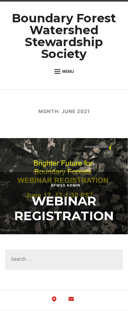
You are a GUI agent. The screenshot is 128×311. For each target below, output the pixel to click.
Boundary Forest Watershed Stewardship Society (64, 36)
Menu (68, 71)
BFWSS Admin (65, 185)
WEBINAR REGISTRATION (64, 208)
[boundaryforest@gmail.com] (71, 301)
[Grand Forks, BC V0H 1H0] (54, 301)
